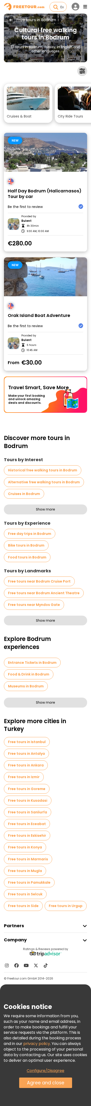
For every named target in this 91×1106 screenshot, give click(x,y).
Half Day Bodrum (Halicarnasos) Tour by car (45, 193)
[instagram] (7, 965)
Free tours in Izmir (24, 776)
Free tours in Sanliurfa (27, 812)
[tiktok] (46, 965)
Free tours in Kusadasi (27, 800)
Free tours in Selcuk (25, 894)
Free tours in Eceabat (27, 823)
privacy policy (36, 1043)
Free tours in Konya (25, 847)
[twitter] (36, 965)
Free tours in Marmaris (28, 859)
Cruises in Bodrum (24, 493)
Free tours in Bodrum (36, 20)
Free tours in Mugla (25, 870)
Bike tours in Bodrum (26, 545)
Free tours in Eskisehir (27, 835)
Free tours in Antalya (26, 753)
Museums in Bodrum (26, 686)
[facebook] (16, 965)
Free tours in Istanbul (27, 741)
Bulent (26, 221)
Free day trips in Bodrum (29, 533)
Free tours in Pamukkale (29, 882)
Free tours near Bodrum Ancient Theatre (44, 593)
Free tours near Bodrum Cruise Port (39, 581)
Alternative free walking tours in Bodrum (44, 482)
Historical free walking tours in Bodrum (42, 470)
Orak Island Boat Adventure (39, 315)
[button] (28, 103)
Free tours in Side (23, 905)
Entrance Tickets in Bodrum (32, 662)
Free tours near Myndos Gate (34, 604)
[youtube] (26, 965)
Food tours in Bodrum (27, 557)
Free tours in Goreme (26, 788)
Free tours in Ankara (26, 765)
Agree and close (45, 1082)
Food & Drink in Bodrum (28, 674)
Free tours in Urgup (66, 905)
